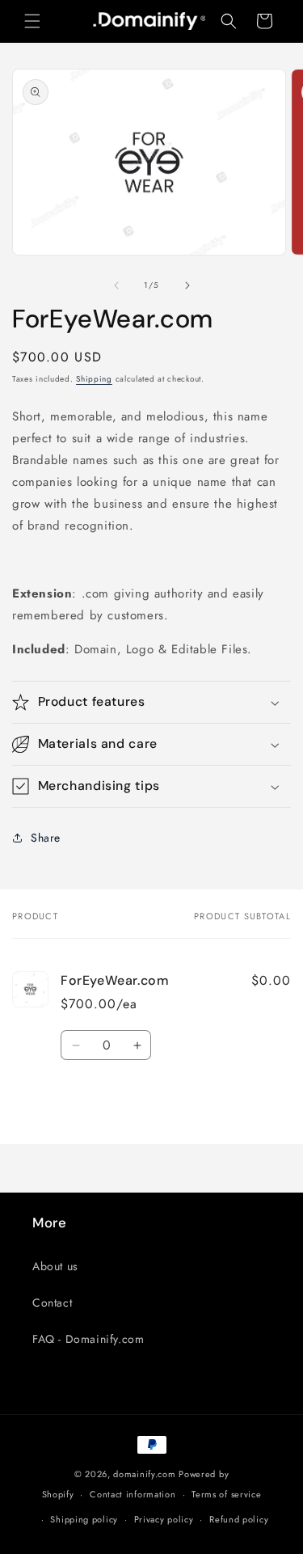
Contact (52, 1302)
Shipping (94, 379)
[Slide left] (116, 285)
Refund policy (238, 1519)
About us (55, 1266)
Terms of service (226, 1494)
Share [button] (46, 838)
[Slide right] (187, 285)
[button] (32, 21)
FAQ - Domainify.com (88, 1339)
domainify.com (144, 1473)
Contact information (132, 1494)
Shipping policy (84, 1519)
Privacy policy (164, 1519)
